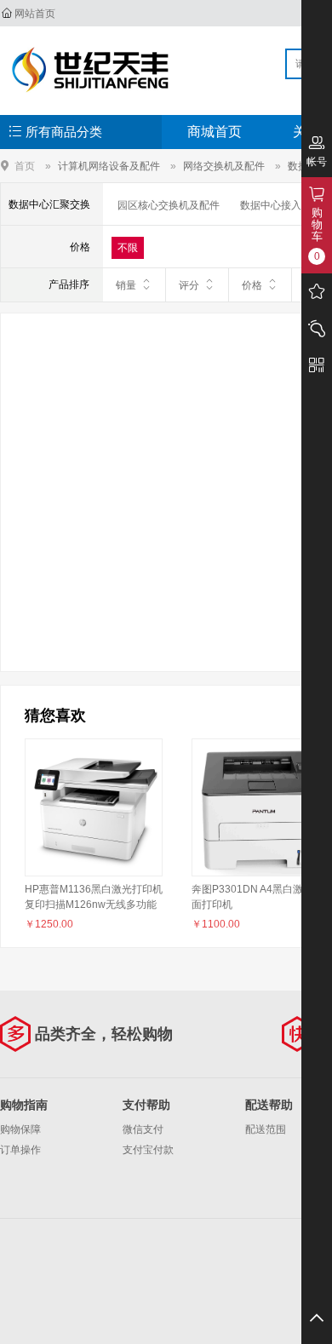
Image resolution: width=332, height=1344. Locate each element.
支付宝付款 (148, 1150)
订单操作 (20, 1150)
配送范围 (265, 1129)
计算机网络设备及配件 (109, 166)
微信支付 (143, 1129)
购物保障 (20, 1129)
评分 (189, 285)
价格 (252, 285)
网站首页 (34, 14)
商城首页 (214, 131)
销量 (126, 285)
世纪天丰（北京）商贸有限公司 (90, 70)
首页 (24, 165)
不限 (127, 248)
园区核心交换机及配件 (168, 205)
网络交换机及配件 (224, 166)
